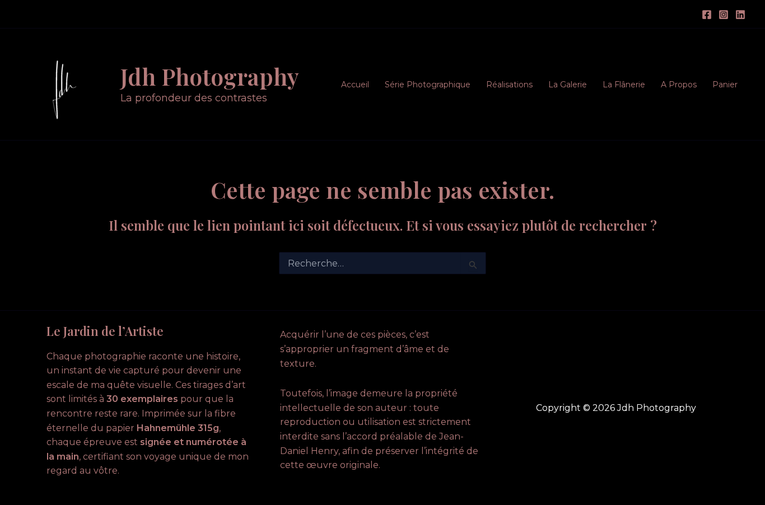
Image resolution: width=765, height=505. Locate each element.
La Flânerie (624, 85)
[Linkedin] (740, 15)
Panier (725, 85)
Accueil (355, 85)
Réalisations (509, 85)
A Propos (679, 85)
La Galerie (567, 85)
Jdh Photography (209, 76)
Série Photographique (427, 85)
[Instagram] (724, 15)
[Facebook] (707, 15)
